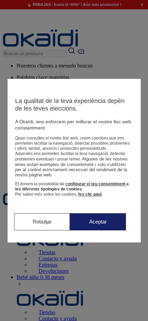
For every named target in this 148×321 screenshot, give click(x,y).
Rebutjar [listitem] (42, 222)
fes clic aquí (90, 194)
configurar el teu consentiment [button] (95, 184)
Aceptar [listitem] (98, 222)
